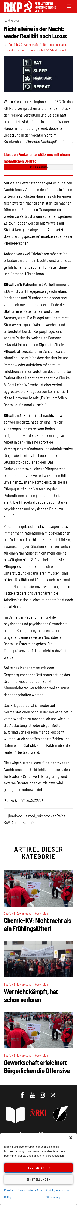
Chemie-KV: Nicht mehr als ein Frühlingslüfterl (37, 924)
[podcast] (53, 1093)
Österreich (41, 913)
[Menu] (69, 5)
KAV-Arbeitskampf (55, 50)
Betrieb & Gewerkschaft (23, 44)
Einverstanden (38, 1168)
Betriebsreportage (54, 44)
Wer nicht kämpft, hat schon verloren (31, 995)
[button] (70, 1138)
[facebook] (22, 1093)
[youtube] (32, 1093)
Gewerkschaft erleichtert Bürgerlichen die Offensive (37, 1066)
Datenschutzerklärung (30, 1190)
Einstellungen (38, 1179)
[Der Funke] (28, 11)
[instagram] (43, 1093)
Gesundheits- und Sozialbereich (23, 50)
